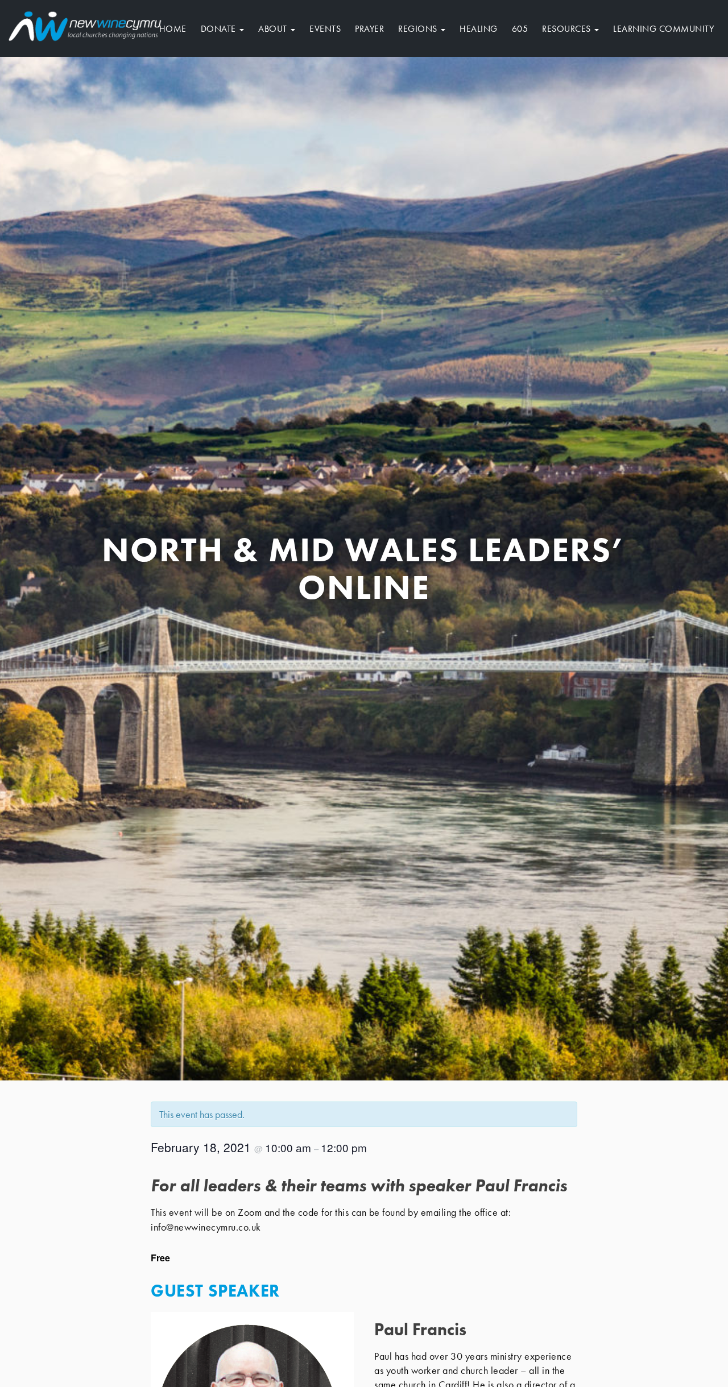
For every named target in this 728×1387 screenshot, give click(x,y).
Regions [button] (419, 29)
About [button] (273, 29)
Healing (479, 29)
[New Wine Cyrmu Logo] (85, 24)
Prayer (369, 29)
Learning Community (663, 29)
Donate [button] (220, 29)
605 (520, 29)
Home (173, 29)
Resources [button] (567, 29)
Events (325, 29)
